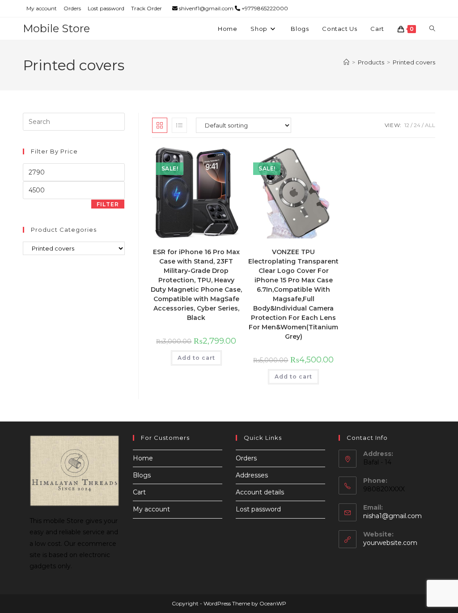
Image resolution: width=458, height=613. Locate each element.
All (430, 125)
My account (41, 8)
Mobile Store (56, 28)
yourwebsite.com (390, 543)
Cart (139, 492)
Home (143, 458)
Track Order (146, 8)
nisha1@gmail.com (392, 516)
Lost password (106, 8)
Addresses (252, 475)
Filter (108, 204)
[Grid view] (159, 125)
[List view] (179, 125)
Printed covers (414, 62)
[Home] (346, 62)
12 (406, 125)
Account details (260, 492)
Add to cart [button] (196, 357)
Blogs (142, 475)
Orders (72, 8)
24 (417, 125)
